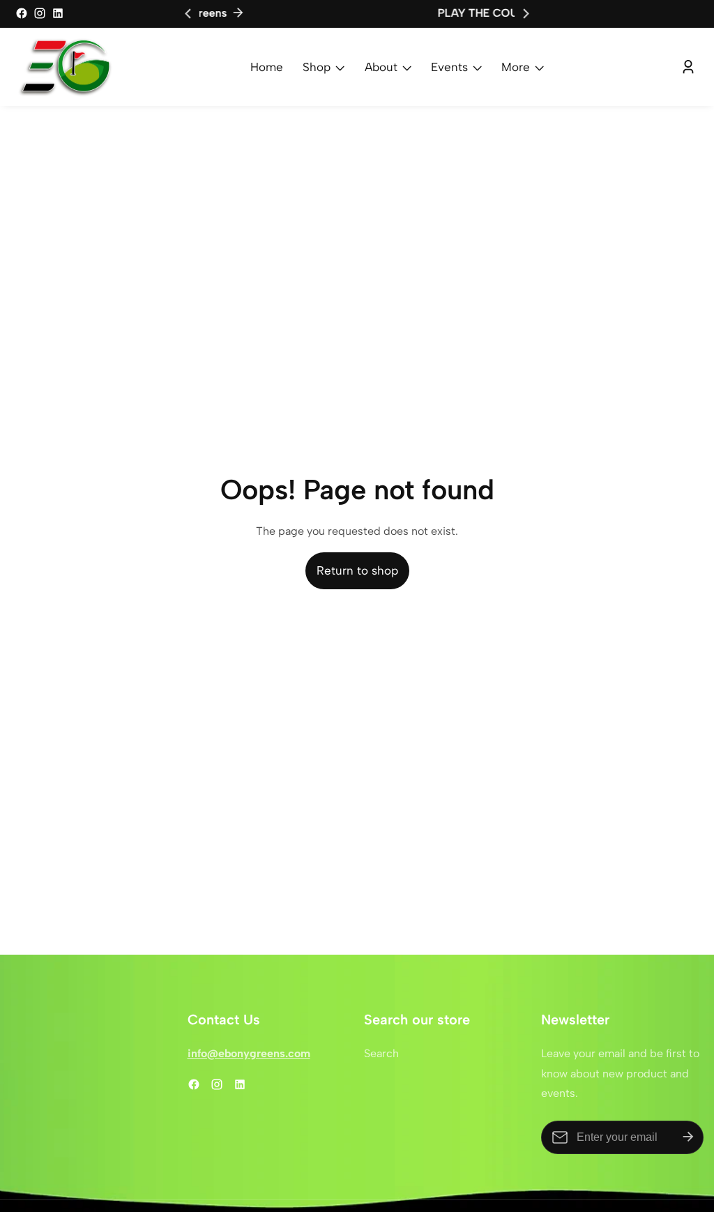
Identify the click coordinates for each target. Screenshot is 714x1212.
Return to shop (357, 570)
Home (266, 67)
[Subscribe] (688, 1137)
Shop (317, 67)
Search (381, 1053)
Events (449, 67)
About (381, 67)
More (515, 67)
